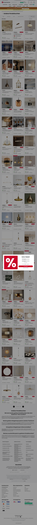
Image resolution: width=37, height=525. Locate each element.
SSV (25, 264)
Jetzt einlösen (26, 266)
